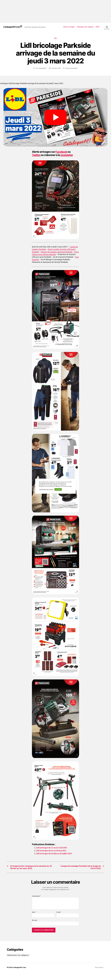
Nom (34, 912)
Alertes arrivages (69, 27)
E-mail (58, 912)
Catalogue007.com (11, 27)
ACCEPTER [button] (58, 489)
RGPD (97, 27)
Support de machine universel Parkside (56, 252)
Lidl (55, 38)
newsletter (66, 155)
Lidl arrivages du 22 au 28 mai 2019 (51, 851)
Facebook (61, 151)
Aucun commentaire (71, 68)
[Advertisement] (49, 11)
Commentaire (36, 896)
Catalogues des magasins (85, 27)
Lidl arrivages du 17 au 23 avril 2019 (51, 848)
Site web (34, 920)
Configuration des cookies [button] (46, 489)
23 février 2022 (56, 68)
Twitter (36, 155)
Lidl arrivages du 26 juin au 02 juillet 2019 (54, 854)
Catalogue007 (42, 68)
